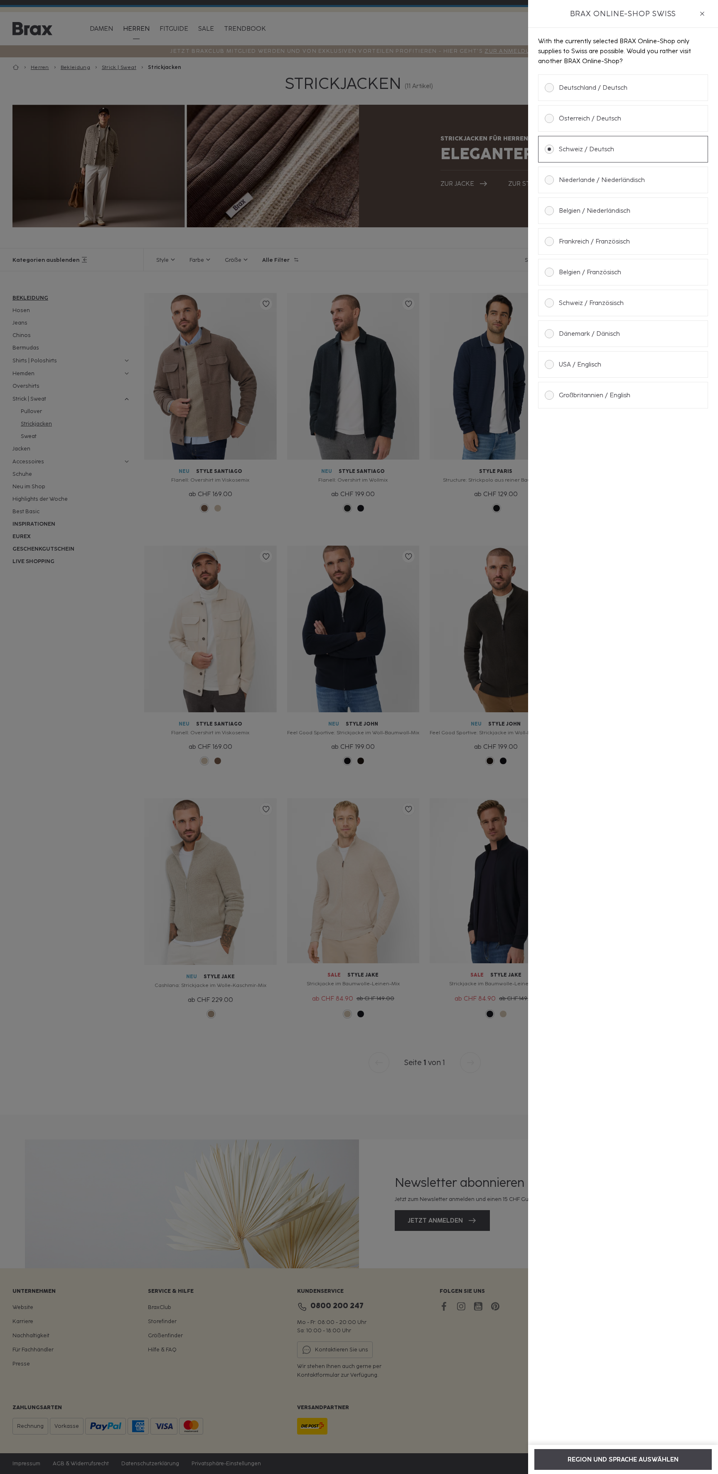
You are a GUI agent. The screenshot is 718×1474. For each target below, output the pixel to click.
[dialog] (623, 737)
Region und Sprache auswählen (623, 1459)
